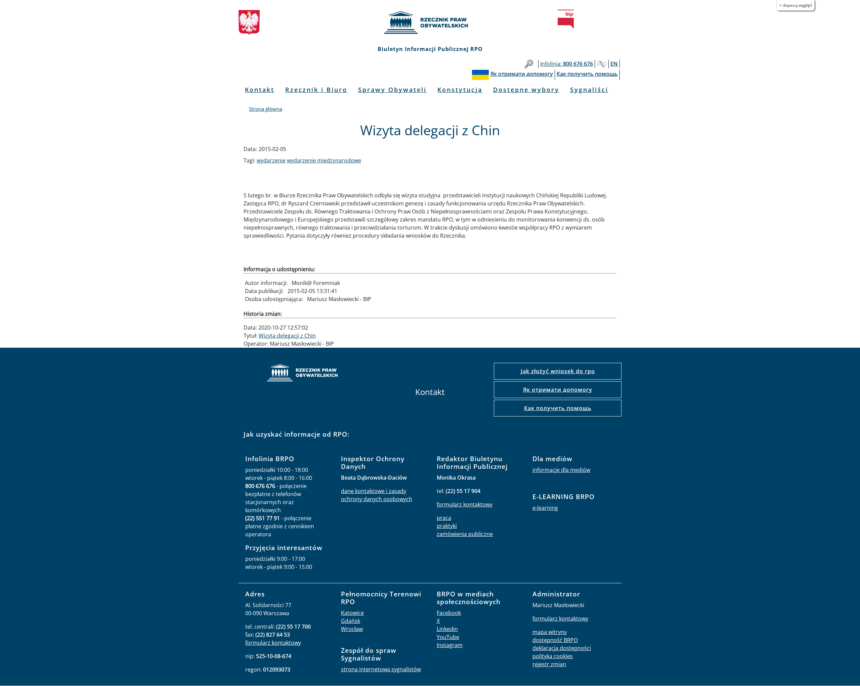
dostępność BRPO (555, 640)
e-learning (545, 507)
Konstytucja (459, 90)
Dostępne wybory (526, 90)
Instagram (450, 645)
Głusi (602, 64)
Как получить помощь (558, 408)
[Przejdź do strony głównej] (430, 22)
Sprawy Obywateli (392, 90)
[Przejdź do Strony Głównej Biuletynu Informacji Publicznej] (566, 19)
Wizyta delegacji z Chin (287, 335)
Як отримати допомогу (557, 389)
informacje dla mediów (561, 470)
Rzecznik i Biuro (316, 90)
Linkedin (447, 629)
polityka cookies (552, 656)
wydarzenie (271, 160)
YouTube (448, 637)
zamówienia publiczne (465, 534)
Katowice (352, 613)
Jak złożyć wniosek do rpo (558, 371)
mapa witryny (549, 632)
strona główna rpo (302, 373)
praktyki (447, 526)
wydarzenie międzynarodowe (324, 160)
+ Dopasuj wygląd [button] (795, 5)
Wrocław (352, 629)
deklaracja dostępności (561, 648)
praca (444, 518)
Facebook (449, 613)
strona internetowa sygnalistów (381, 669)
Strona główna (265, 108)
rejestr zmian (549, 664)
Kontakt (259, 90)
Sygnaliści (589, 90)
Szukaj (528, 64)
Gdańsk (350, 621)
